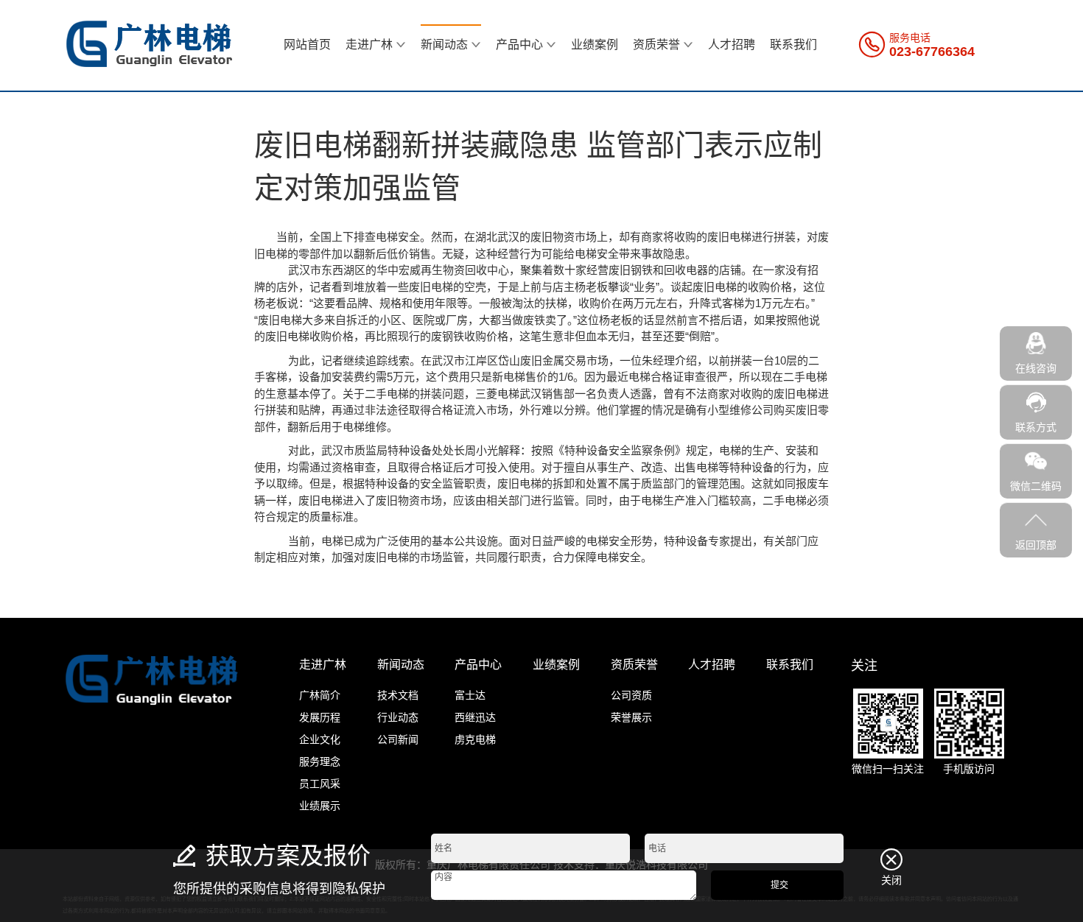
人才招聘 (731, 44)
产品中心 (519, 44)
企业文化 (319, 739)
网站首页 (307, 44)
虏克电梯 (475, 739)
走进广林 (369, 44)
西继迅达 (475, 717)
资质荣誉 (656, 44)
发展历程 (319, 717)
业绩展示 (319, 806)
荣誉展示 (631, 717)
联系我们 (793, 44)
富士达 (470, 695)
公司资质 (631, 695)
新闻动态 (444, 44)
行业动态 (397, 717)
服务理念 (319, 761)
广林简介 (319, 695)
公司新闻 (397, 739)
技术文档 (397, 695)
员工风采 (319, 783)
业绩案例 (594, 44)
